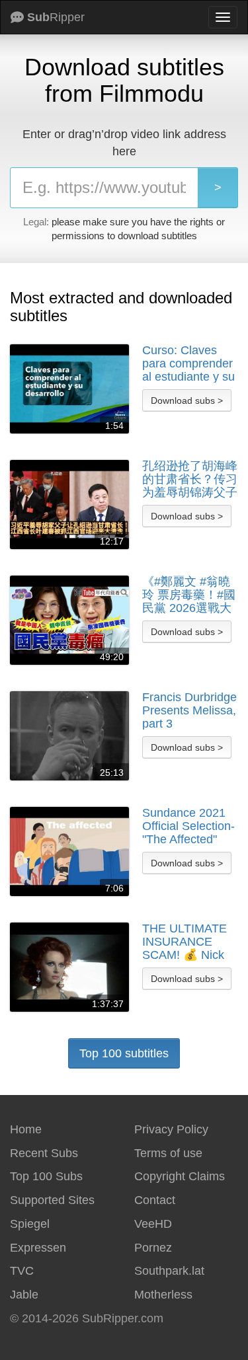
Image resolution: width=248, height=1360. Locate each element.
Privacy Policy (171, 1129)
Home (26, 1129)
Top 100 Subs (46, 1176)
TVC (22, 1270)
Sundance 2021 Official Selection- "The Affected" (188, 826)
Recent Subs (44, 1153)
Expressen (38, 1247)
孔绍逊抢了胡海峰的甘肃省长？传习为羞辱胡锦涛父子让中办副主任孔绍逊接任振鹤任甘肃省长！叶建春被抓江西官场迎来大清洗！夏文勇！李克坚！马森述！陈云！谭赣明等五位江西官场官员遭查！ (189, 479)
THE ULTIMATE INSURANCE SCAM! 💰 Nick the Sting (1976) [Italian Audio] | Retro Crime (184, 942)
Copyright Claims (179, 1176)
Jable (24, 1294)
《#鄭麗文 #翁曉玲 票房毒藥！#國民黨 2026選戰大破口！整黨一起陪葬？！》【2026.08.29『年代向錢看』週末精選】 (189, 595)
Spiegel (30, 1223)
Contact (154, 1200)
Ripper (56, 17)
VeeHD (153, 1223)
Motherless (163, 1294)
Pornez (153, 1247)
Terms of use (168, 1153)
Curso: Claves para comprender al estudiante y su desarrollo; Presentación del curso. (188, 363)
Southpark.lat (169, 1270)
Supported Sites (52, 1200)
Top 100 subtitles (124, 1053)
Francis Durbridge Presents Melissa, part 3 (189, 710)
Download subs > (187, 400)
